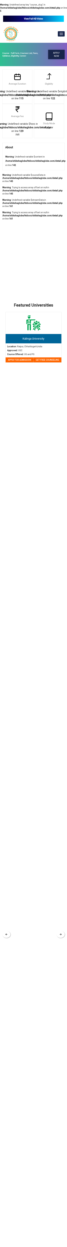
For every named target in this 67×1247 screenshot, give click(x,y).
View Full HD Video (33, 18)
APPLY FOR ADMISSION (19, 360)
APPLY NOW (56, 54)
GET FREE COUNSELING (47, 360)
